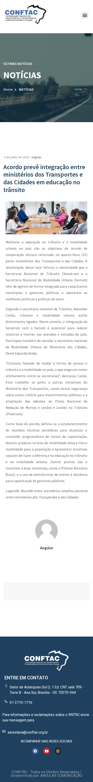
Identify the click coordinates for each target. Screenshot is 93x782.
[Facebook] (35, 751)
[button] (84, 15)
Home (8, 89)
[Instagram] (57, 751)
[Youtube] (46, 751)
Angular (36, 157)
